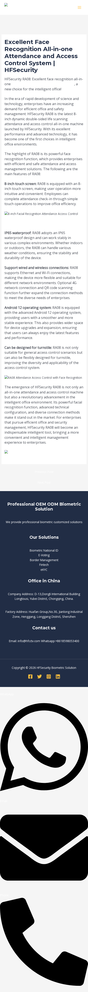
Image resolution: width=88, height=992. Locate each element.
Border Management (44, 560)
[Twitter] (39, 676)
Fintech (44, 565)
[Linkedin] (58, 676)
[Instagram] (48, 676)
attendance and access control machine (43, 84)
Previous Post (44, 472)
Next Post (44, 482)
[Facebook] (30, 676)
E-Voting (44, 555)
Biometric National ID (44, 550)
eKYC (44, 570)
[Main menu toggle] (79, 7)
